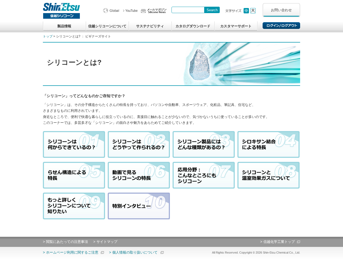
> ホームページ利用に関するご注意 (70, 252)
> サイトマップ (105, 242)
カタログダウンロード (193, 26)
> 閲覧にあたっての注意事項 (65, 242)
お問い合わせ (281, 10)
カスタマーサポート (236, 26)
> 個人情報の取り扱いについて (133, 252)
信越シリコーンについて (107, 26)
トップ (48, 36)
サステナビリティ (150, 26)
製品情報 (64, 26)
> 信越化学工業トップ (277, 242)
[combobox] (188, 10)
